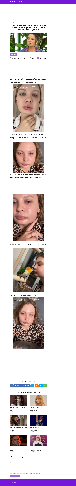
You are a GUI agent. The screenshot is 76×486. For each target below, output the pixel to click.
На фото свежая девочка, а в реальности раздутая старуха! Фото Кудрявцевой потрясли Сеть (37, 449)
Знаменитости (13, 54)
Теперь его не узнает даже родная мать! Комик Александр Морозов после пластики (18, 449)
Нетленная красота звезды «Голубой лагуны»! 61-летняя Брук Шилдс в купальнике (17, 409)
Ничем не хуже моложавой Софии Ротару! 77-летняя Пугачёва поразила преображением (38, 409)
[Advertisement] (38, 13)
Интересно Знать (16, 1)
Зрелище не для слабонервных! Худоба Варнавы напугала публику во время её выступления (18, 429)
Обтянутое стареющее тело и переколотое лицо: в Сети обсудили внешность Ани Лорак (37, 429)
